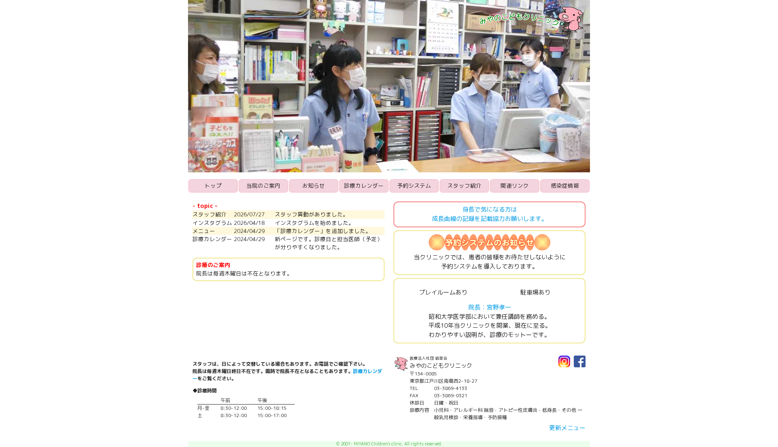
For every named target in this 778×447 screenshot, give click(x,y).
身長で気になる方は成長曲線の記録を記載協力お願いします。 (489, 214)
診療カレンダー (364, 185)
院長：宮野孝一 (489, 307)
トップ (213, 185)
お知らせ (313, 185)
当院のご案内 (263, 185)
